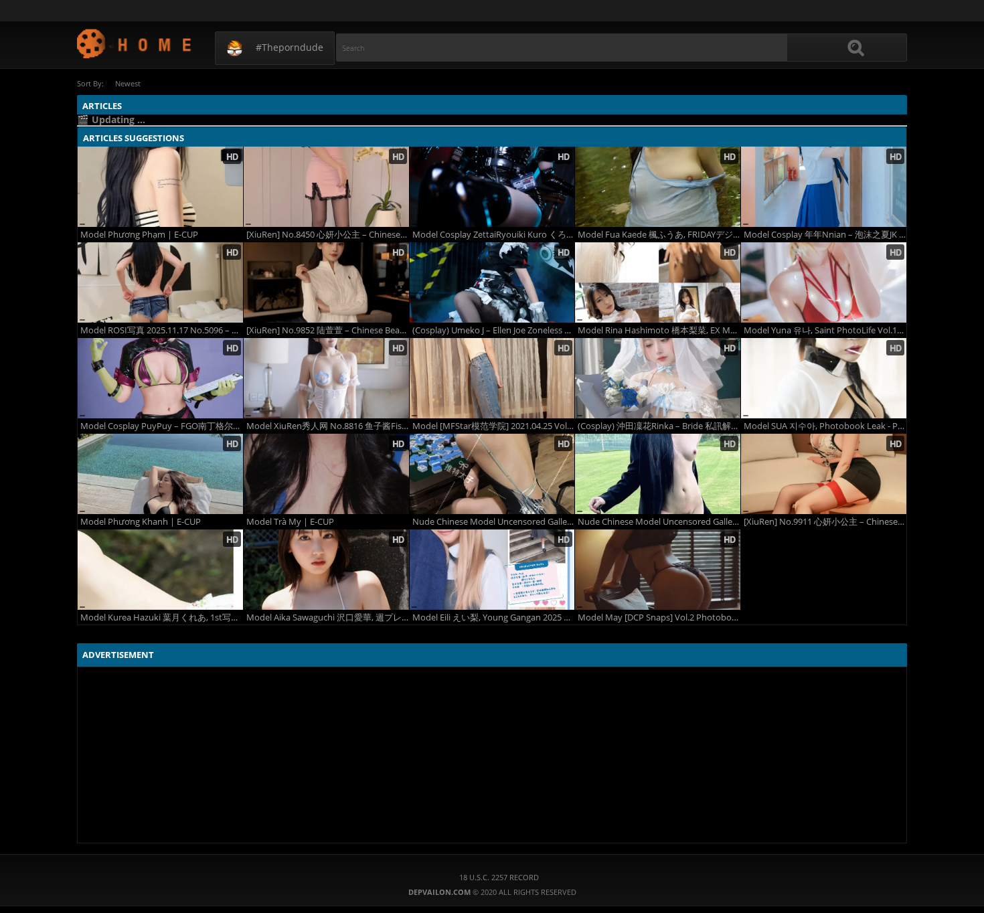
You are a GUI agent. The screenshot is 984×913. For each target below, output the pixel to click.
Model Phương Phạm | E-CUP (139, 234)
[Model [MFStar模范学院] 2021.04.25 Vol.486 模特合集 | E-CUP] (492, 378)
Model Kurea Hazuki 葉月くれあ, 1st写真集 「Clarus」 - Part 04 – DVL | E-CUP (161, 617)
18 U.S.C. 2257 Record (499, 877)
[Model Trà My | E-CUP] (326, 474)
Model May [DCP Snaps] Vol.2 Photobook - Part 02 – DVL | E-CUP (659, 617)
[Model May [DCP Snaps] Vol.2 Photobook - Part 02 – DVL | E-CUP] (657, 569)
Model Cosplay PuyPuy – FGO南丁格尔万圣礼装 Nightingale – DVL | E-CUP (161, 426)
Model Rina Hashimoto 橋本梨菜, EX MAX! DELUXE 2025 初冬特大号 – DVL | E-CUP (659, 330)
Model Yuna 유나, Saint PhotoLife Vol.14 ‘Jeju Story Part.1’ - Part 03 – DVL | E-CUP (825, 330)
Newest (128, 83)
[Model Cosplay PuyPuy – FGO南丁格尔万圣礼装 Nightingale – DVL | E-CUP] (160, 378)
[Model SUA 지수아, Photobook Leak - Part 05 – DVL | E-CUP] (823, 378)
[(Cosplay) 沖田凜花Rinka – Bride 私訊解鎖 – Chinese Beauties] (657, 378)
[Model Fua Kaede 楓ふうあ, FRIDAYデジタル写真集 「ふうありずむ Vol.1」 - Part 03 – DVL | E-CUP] (657, 187)
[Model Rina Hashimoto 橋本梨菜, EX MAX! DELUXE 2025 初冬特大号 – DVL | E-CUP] (657, 282)
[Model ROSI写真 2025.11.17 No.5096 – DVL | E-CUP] (160, 282)
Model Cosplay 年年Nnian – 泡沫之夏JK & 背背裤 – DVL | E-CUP (825, 234)
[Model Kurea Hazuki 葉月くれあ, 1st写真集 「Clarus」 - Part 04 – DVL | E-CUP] (160, 569)
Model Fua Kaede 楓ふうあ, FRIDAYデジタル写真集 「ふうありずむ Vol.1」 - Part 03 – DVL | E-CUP (659, 234)
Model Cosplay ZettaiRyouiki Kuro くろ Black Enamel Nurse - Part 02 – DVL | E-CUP (493, 234)
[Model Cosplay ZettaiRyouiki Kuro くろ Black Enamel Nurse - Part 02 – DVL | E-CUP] (492, 187)
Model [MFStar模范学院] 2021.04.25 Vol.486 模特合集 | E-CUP (493, 426)
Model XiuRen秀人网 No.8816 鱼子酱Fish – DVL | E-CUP (327, 426)
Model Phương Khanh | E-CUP (140, 521)
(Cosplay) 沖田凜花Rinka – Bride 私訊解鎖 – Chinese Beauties (659, 426)
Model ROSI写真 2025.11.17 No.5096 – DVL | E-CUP (161, 330)
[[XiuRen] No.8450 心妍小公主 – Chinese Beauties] (326, 187)
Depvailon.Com (135, 43)
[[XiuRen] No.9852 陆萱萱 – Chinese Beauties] (326, 282)
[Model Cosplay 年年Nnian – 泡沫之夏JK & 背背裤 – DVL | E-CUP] (823, 187)
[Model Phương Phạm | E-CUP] (160, 187)
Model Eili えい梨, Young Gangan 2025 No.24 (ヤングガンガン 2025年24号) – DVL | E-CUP (493, 617)
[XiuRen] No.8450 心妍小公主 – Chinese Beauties (327, 234)
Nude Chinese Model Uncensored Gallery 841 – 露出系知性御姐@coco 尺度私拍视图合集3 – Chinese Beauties (659, 521)
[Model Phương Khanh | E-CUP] (160, 474)
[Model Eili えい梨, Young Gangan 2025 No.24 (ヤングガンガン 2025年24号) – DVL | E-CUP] (492, 569)
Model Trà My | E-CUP (290, 521)
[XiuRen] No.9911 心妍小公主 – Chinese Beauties (825, 521)
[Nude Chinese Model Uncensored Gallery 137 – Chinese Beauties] (492, 474)
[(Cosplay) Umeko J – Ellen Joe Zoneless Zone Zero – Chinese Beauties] (492, 282)
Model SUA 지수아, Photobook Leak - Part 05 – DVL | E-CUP (825, 426)
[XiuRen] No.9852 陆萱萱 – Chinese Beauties (327, 330)
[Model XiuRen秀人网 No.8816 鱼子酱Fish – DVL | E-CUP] (326, 378)
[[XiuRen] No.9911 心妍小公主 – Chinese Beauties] (823, 474)
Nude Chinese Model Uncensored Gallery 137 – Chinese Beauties (493, 521)
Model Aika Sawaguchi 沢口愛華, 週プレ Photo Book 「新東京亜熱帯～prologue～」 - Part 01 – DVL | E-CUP (327, 617)
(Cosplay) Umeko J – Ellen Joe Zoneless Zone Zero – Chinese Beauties (493, 330)
